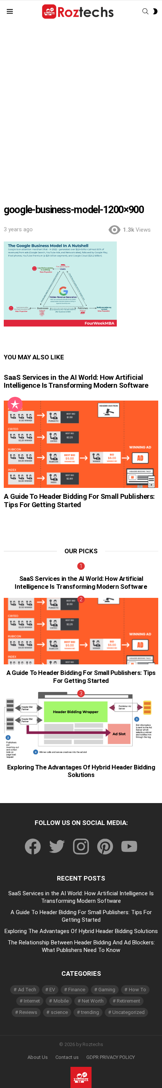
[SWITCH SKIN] (155, 11)
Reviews (28, 1012)
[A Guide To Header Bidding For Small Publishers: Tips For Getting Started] (81, 444)
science (59, 1012)
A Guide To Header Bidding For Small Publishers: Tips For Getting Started (79, 500)
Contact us (67, 1057)
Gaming (106, 989)
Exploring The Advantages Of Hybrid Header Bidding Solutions (81, 770)
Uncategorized (128, 1012)
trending (90, 1012)
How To (137, 989)
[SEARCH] (145, 11)
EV (52, 989)
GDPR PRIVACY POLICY (110, 1057)
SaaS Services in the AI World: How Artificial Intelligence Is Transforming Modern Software (76, 381)
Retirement (128, 1001)
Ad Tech (27, 989)
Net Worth (93, 1001)
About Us (38, 1057)
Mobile (61, 1001)
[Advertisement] (81, 108)
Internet (32, 1001)
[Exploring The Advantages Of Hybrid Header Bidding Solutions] (81, 725)
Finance (76, 989)
